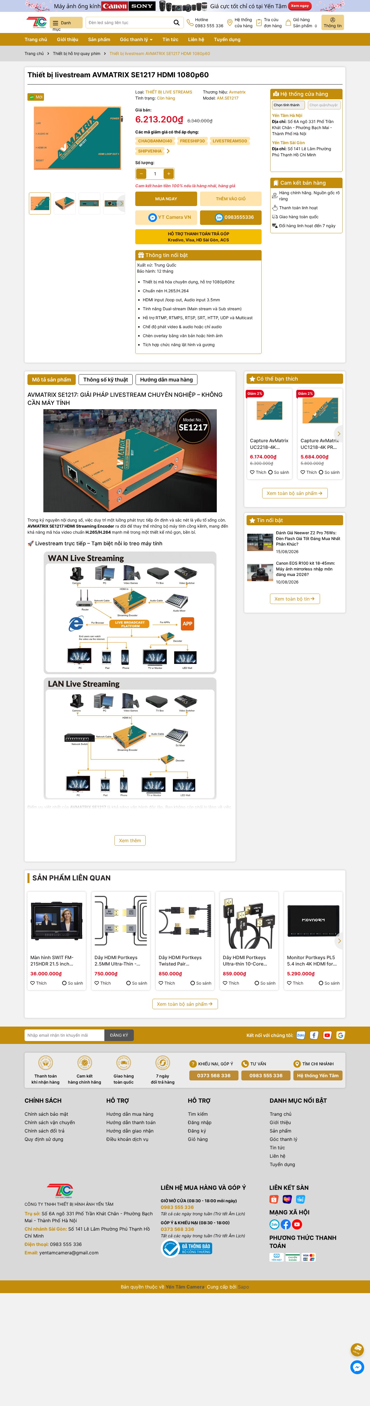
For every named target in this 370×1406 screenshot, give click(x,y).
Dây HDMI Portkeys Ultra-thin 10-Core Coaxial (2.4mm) (244, 961)
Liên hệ (196, 39)
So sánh (281, 472)
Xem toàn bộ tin (292, 599)
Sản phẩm (99, 39)
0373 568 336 (214, 1075)
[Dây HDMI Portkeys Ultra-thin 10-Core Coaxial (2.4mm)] (249, 921)
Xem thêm (130, 840)
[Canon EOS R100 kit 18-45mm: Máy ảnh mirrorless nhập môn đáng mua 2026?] (260, 572)
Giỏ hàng (198, 1139)
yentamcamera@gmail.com (69, 1253)
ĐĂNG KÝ (119, 1035)
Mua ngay (166, 198)
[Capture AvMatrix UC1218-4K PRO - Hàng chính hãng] (320, 411)
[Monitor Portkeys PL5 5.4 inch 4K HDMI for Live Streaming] (313, 921)
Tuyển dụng (227, 39)
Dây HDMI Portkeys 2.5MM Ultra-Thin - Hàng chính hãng (116, 961)
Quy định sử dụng (44, 1139)
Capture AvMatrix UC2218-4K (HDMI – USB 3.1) (269, 444)
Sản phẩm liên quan (71, 878)
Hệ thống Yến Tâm (318, 1075)
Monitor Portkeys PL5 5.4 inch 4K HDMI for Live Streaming (311, 961)
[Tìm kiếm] (176, 22)
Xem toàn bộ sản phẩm (292, 493)
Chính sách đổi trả (44, 1131)
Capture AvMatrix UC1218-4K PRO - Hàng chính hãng (320, 444)
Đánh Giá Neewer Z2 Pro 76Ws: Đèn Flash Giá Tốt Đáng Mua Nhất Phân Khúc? (308, 538)
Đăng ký (197, 1131)
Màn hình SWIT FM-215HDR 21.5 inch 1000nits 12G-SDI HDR (55, 961)
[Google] (340, 1034)
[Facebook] (314, 1034)
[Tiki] (300, 1198)
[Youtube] (327, 1034)
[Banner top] (185, 5)
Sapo (243, 1287)
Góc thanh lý (134, 39)
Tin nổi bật (270, 520)
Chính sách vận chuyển (50, 1122)
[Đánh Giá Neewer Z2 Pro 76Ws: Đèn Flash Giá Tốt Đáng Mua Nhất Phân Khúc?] (260, 542)
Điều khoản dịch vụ (127, 1139)
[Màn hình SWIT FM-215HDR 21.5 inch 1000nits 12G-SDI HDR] (56, 921)
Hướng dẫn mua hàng (129, 1114)
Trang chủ (36, 39)
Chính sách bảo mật (46, 1114)
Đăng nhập (200, 1122)
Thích (261, 472)
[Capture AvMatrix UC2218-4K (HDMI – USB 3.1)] (270, 411)
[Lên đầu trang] (357, 1333)
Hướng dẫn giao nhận (129, 1131)
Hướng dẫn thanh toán (131, 1122)
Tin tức (170, 39)
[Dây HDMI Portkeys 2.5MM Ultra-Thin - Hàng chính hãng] (121, 921)
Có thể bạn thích (277, 379)
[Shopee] (274, 1198)
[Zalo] (301, 1034)
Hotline (209, 22)
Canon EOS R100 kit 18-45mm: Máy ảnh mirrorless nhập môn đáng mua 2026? (305, 569)
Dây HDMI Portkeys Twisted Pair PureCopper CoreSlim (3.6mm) (182, 961)
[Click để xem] (77, 138)
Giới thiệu (67, 39)
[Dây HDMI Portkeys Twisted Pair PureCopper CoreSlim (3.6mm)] (185, 921)
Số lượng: (144, 162)
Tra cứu (273, 22)
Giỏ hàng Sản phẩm (305, 22)
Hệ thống (244, 22)
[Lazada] (287, 1198)
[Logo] (36, 22)
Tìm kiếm (198, 1114)
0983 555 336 (266, 1075)
